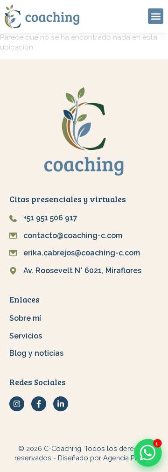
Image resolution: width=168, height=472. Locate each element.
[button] (155, 16)
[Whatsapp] (147, 452)
